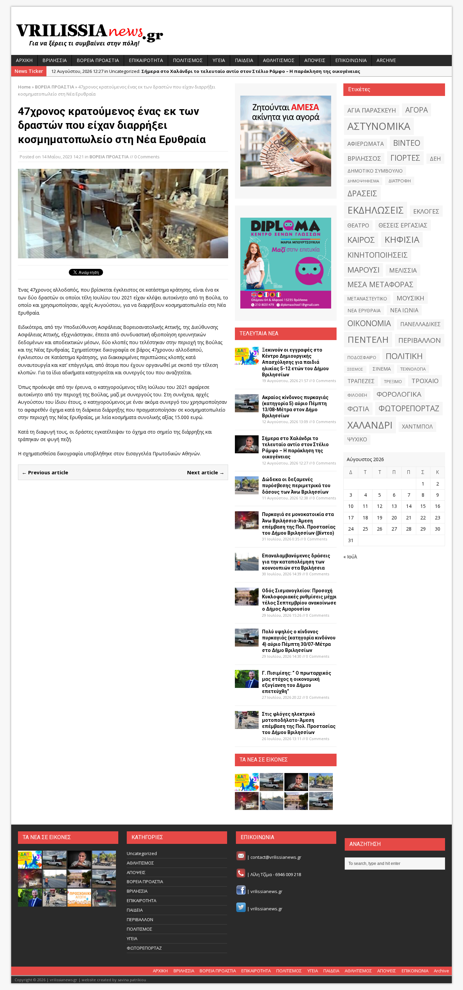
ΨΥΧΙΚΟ (357, 439)
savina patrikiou (132, 979)
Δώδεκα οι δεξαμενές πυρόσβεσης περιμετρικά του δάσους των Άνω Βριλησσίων (296, 485)
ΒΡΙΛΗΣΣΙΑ (54, 60)
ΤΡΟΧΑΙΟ (425, 380)
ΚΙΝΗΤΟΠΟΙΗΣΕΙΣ (377, 255)
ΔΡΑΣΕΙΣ (362, 193)
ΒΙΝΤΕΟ (406, 143)
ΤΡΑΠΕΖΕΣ (361, 381)
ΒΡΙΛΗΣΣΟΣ (364, 158)
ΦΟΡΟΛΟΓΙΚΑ (399, 394)
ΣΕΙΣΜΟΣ (355, 369)
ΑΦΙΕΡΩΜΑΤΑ (365, 143)
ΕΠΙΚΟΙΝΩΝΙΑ (351, 60)
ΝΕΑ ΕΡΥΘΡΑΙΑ (364, 310)
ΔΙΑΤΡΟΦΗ (399, 181)
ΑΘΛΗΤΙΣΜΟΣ (279, 60)
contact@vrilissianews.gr (275, 857)
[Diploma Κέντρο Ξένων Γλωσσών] (285, 263)
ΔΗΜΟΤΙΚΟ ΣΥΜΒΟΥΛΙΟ (375, 170)
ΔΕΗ (435, 158)
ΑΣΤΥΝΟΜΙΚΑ (378, 126)
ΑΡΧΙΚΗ (24, 60)
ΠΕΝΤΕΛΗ (368, 339)
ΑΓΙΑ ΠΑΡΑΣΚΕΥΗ (371, 110)
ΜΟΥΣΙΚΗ (410, 298)
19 (379, 517)
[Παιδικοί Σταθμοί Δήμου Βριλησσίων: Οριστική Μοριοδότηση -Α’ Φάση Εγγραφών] (79, 903)
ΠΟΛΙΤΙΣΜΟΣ (188, 60)
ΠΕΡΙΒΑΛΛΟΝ (419, 340)
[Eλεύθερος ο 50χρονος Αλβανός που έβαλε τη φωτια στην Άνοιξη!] (104, 903)
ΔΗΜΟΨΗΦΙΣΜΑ (363, 180)
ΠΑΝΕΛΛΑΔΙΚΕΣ (420, 324)
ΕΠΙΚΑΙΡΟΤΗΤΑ (146, 60)
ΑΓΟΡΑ (416, 110)
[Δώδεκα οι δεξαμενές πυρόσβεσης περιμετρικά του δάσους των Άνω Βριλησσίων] (247, 490)
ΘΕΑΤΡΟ (358, 225)
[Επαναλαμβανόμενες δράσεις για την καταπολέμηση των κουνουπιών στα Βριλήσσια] (247, 566)
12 (379, 506)
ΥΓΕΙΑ (219, 60)
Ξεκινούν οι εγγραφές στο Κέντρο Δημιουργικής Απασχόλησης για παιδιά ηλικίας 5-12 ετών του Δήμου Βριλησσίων (295, 362)
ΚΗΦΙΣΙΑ (401, 239)
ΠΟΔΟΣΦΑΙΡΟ (361, 357)
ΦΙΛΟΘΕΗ (357, 395)
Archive (386, 60)
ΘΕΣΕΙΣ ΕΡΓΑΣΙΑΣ (403, 225)
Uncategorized (142, 853)
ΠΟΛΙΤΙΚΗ (404, 355)
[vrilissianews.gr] (231, 34)
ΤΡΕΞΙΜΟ (393, 381)
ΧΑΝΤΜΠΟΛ (417, 426)
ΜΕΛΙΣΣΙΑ (403, 270)
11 (365, 506)
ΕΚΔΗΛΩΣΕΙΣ (375, 209)
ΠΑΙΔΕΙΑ (244, 60)
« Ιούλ (350, 556)
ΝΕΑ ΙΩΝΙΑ (404, 310)
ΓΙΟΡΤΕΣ (405, 158)
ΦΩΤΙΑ (358, 408)
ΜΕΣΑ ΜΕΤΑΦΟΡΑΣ (380, 284)
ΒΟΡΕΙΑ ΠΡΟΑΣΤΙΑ (98, 60)
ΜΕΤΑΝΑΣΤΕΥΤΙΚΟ (367, 299)
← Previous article (45, 472)
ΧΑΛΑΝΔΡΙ (369, 424)
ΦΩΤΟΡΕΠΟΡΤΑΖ (409, 408)
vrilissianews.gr (266, 892)
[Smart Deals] (285, 141)
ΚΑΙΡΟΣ (361, 239)
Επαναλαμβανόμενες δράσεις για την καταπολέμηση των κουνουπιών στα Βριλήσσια (296, 562)
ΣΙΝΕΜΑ (382, 368)
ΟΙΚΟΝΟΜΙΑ (369, 323)
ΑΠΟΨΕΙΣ (314, 60)
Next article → (205, 472)
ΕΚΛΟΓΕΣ (426, 211)
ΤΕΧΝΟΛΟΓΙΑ (413, 369)
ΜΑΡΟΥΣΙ (363, 269)
